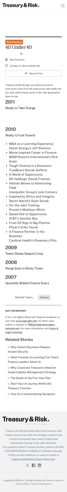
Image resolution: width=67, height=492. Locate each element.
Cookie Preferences (41, 484)
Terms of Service (54, 480)
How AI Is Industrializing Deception (33, 394)
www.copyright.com (26, 321)
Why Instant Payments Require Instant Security (29, 349)
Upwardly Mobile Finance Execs (27, 283)
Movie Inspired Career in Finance (33, 152)
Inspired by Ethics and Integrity (32, 196)
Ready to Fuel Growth (20, 135)
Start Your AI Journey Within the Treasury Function (29, 386)
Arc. (23, 480)
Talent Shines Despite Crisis (24, 253)
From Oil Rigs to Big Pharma (29, 223)
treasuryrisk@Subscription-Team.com (33, 459)
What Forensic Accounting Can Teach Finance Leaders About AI (33, 359)
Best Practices (14, 42)
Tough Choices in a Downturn (30, 166)
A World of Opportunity (26, 174)
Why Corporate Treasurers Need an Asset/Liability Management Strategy (32, 370)
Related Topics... (25, 297)
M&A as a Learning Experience (31, 144)
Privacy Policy (23, 484)
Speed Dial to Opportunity (28, 214)
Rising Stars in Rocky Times (24, 268)
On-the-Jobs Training (24, 205)
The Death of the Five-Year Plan (31, 378)
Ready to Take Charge (20, 108)
